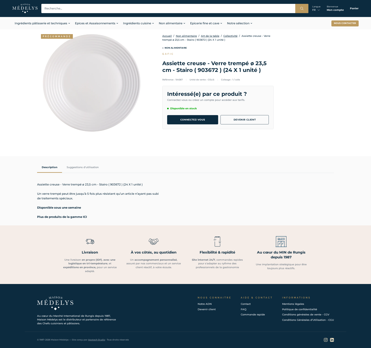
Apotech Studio (96, 339)
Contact (246, 303)
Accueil (167, 35)
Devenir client (245, 119)
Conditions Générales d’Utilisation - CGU (308, 319)
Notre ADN (205, 303)
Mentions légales (293, 303)
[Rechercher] (301, 8)
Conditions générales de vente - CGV (305, 314)
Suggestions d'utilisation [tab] (83, 167)
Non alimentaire (186, 35)
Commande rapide (253, 314)
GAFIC (168, 54)
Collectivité (230, 35)
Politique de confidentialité (299, 309)
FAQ (243, 309)
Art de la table (210, 35)
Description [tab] (49, 167)
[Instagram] (326, 340)
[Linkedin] (332, 340)
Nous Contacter (345, 23)
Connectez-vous (192, 119)
